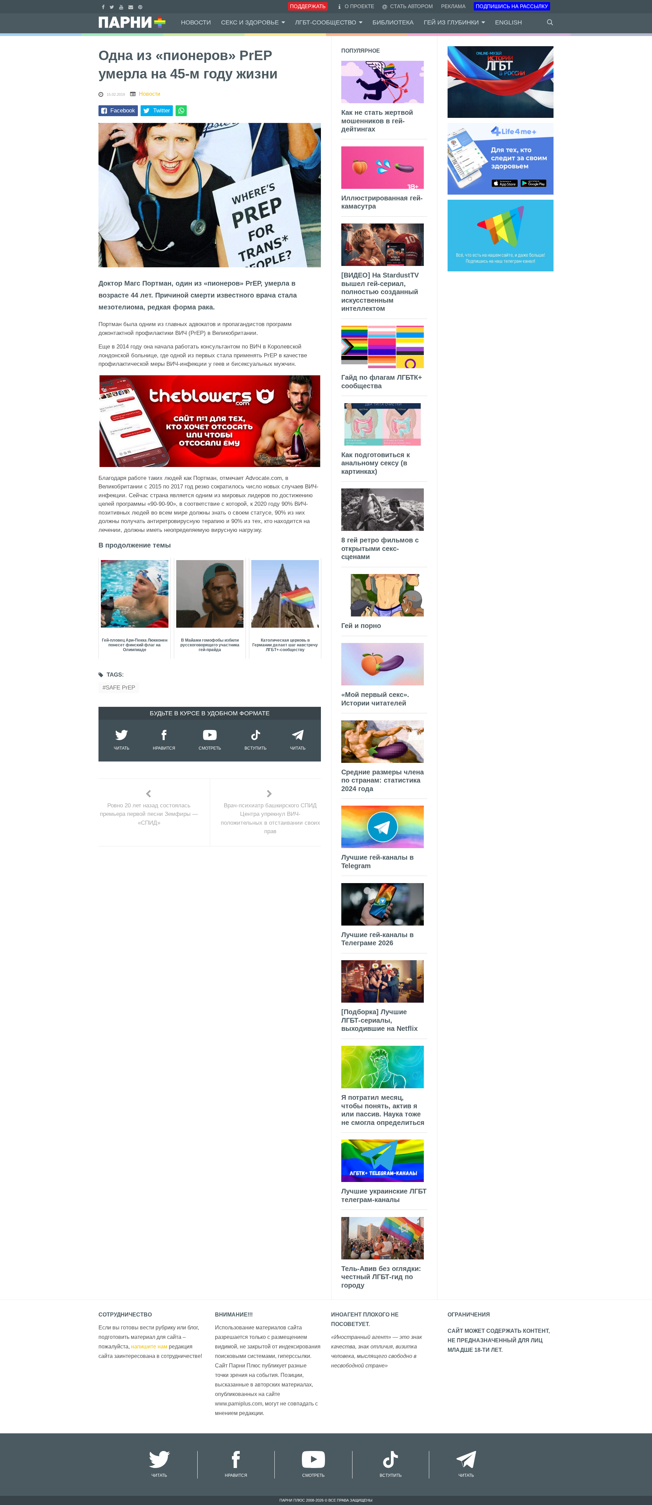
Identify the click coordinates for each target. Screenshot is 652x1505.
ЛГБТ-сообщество (325, 22)
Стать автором (411, 6)
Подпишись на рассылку (512, 6)
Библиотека (393, 22)
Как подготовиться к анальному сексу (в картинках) (375, 463)
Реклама (453, 6)
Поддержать (308, 6)
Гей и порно (361, 625)
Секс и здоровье (250, 22)
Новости (196, 22)
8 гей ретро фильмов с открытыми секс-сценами (380, 548)
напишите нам (149, 1346)
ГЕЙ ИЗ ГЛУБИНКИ (451, 22)
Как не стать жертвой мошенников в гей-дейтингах (377, 121)
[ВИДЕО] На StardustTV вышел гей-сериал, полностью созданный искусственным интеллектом (380, 291)
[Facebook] (104, 6)
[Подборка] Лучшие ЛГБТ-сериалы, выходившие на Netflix (379, 1020)
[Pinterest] (141, 6)
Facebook (122, 110)
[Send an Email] (131, 6)
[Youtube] (122, 6)
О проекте (359, 6)
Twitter (161, 110)
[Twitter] (113, 6)
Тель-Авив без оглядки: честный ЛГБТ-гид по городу (381, 1277)
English (508, 22)
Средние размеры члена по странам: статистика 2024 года (382, 780)
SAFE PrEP (120, 687)
